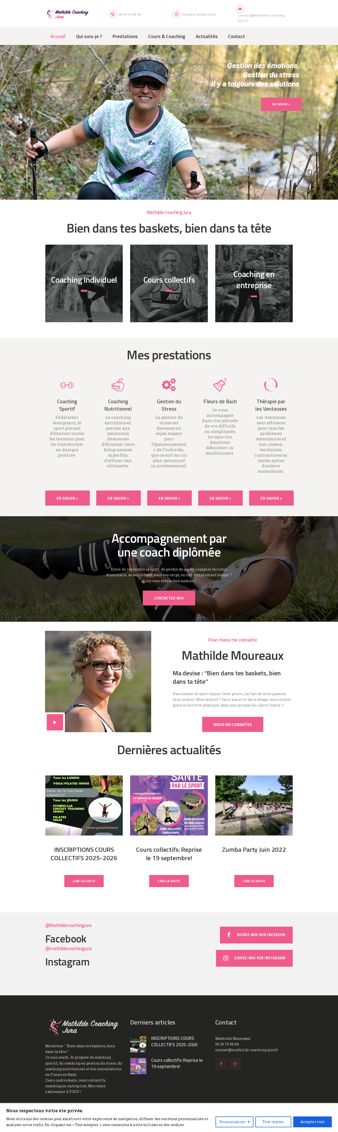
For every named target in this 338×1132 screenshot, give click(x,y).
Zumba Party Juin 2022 (254, 849)
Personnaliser (232, 1121)
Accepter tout (312, 1121)
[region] (169, 1117)
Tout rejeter (273, 1121)
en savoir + (84, 295)
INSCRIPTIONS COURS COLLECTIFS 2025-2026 (84, 853)
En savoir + (281, 104)
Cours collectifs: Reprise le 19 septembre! (169, 853)
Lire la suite (84, 880)
